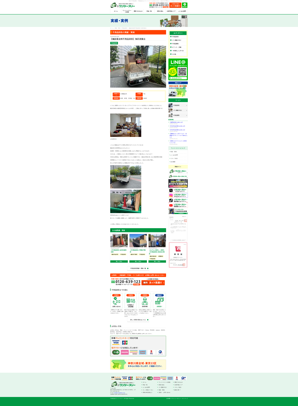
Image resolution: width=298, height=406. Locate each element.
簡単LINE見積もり (147, 392)
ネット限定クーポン (148, 390)
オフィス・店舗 (176, 47)
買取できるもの (138, 11)
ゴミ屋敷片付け (176, 40)
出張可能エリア (171, 11)
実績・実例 (173, 151)
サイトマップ (185, 398)
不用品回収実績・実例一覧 (138, 268)
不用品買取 (175, 43)
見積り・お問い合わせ (164, 392)
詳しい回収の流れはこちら (138, 319)
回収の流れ (160, 11)
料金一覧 (149, 11)
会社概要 (172, 161)
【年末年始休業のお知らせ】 (178, 126)
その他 (174, 54)
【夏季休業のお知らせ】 (176, 123)
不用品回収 (175, 36)
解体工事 (176, 390)
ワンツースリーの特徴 (127, 11)
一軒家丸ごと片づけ (178, 50)
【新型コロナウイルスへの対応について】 (178, 142)
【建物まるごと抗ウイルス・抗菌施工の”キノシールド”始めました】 (179, 136)
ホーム (116, 11)
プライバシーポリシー (176, 398)
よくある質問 (182, 11)
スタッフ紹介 (174, 158)
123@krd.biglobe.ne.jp (119, 392)
